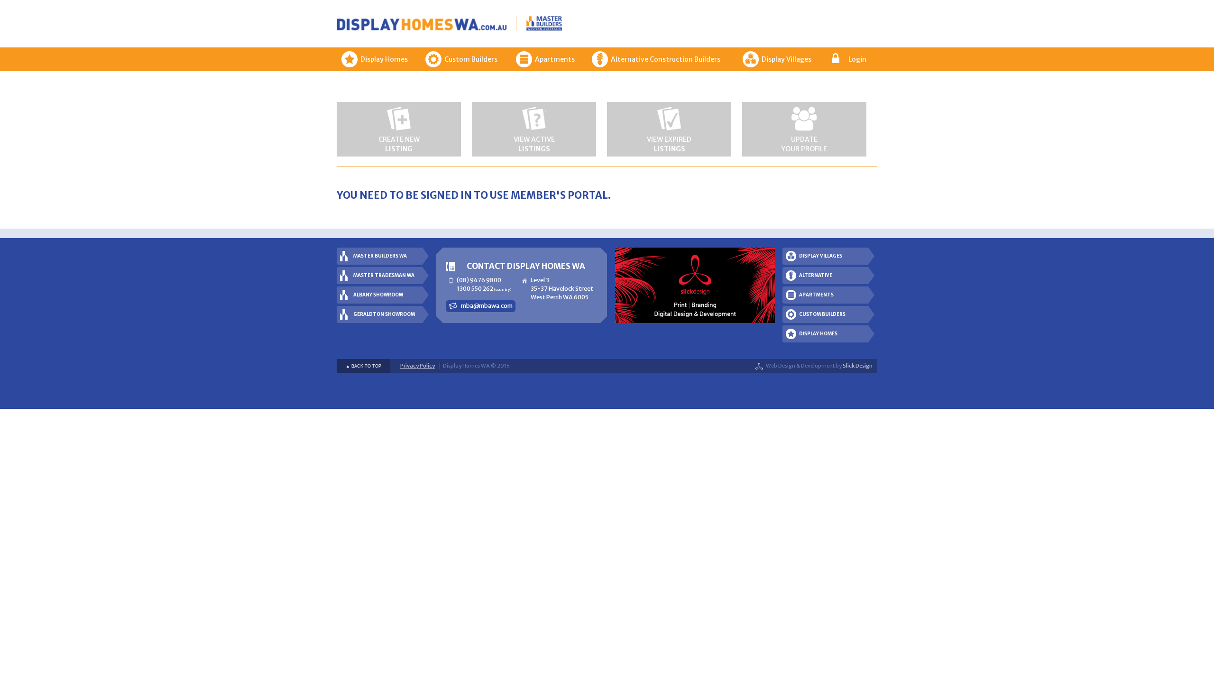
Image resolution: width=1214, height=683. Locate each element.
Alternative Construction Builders (665, 59)
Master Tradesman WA (383, 275)
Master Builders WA (380, 256)
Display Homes (384, 59)
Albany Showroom (378, 295)
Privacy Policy (417, 365)
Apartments (555, 59)
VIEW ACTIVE (534, 144)
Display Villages (786, 59)
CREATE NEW (399, 144)
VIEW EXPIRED (669, 144)
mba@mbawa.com (487, 305)
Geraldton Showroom (384, 314)
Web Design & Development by (819, 365)
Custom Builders (470, 59)
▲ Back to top (363, 366)
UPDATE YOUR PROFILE (804, 144)
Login (857, 59)
